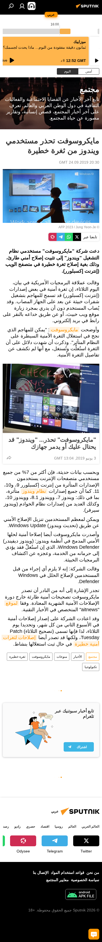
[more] (9, 457)
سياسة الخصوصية (85, 880)
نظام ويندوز (34, 491)
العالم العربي (90, 826)
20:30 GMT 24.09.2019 (79, 162)
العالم (72, 826)
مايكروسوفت (64, 329)
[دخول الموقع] (22, 6)
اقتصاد (45, 826)
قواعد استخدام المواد (67, 872)
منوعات (62, 657)
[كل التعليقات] (93, 934)
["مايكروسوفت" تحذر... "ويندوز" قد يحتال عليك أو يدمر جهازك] (51, 398)
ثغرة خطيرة (17, 657)
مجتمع (92, 657)
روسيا (59, 826)
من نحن (92, 872)
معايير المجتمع (57, 880)
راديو (17, 826)
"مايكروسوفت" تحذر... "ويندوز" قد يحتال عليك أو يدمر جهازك (52, 443)
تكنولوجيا (91, 667)
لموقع (11, 603)
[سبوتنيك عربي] (88, 8)
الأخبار (77, 657)
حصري (30, 826)
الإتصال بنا (41, 872)
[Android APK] (80, 895)
